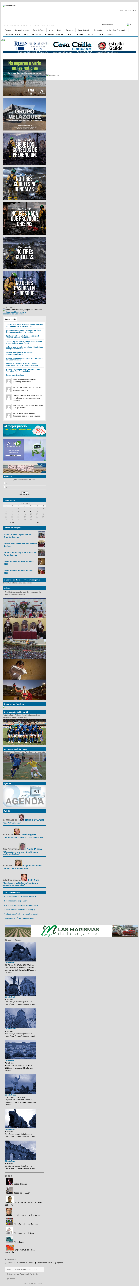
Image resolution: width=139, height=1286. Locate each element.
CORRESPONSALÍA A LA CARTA (15, 25)
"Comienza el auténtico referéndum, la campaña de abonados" (20, 884)
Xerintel (39, 1284)
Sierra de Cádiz (84, 30)
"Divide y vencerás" (12, 823)
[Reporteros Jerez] (29, 15)
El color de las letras (25, 1224)
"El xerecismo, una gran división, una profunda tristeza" (20, 853)
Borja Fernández (34, 820)
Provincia (69, 30)
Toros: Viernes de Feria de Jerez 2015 (18, 571)
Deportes (79, 34)
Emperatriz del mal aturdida (20, 1251)
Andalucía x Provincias (54, 34)
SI (6, 483)
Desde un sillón (21, 1193)
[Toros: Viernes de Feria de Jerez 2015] (41, 573)
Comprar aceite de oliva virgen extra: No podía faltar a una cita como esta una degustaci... (27, 398)
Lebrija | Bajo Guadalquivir (116, 30)
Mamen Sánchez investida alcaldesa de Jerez (20, 545)
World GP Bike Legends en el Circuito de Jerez (17, 536)
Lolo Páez (34, 880)
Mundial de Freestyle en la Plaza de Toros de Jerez (20, 553)
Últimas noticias (10, 319)
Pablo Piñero (34, 849)
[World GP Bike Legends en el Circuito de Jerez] (41, 537)
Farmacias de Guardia (45, 1263)
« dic (12, 522)
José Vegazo (28, 834)
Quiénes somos (13, 1274)
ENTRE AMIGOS (9, 307)
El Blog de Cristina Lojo (26, 1215)
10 (31, 511)
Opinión (110, 34)
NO (7, 487)
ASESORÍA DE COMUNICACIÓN (42, 25)
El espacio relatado (23, 1233)
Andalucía (98, 30)
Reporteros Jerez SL (28, 1269)
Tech (26, 34)
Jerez (69, 34)
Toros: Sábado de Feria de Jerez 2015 (19, 562)
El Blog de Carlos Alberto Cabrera (23, 1203)
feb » (37, 522)
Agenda (60, 1263)
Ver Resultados (24, 495)
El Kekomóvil (20, 1242)
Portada (8, 30)
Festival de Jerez (22, 30)
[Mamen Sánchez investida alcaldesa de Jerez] (41, 546)
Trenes (31, 1263)
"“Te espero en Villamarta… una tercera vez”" (24, 837)
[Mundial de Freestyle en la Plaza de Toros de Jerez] (41, 555)
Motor (51, 30)
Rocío (59, 30)
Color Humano (20, 1184)
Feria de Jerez (38, 30)
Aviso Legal (24, 1274)
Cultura (90, 34)
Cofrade (100, 34)
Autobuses (21, 1263)
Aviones (10, 1263)
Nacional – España (12, 34)
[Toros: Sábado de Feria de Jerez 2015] (41, 564)
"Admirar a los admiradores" (16, 868)
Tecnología (36, 34)
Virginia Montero (32, 865)
